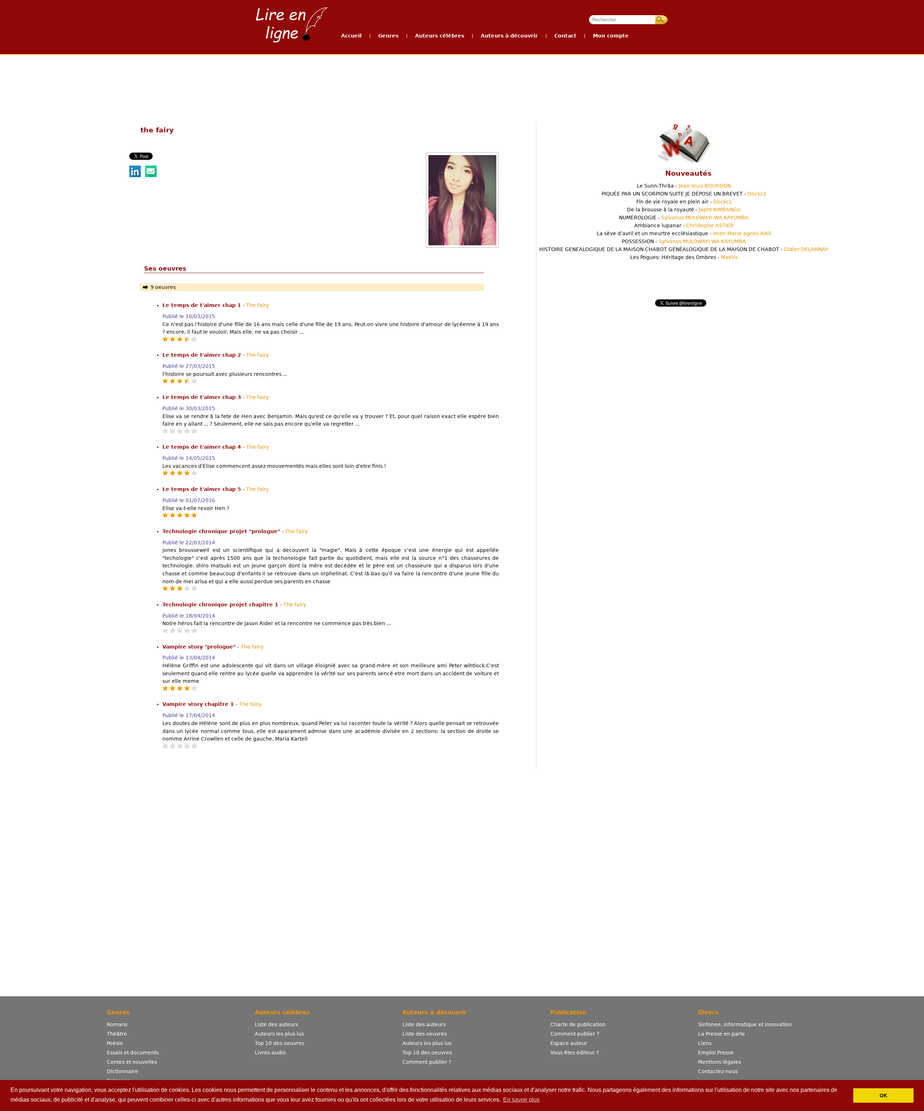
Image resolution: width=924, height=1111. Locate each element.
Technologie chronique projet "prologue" (222, 531)
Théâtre (117, 1034)
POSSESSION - (684, 241)
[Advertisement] (461, 82)
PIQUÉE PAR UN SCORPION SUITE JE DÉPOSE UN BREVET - (684, 194)
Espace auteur (568, 1043)
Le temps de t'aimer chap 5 (202, 489)
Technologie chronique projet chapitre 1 (221, 604)
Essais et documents (133, 1052)
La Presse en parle (721, 1034)
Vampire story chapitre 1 (199, 704)
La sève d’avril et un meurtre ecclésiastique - (684, 233)
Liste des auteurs (276, 1024)
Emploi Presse (716, 1052)
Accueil (351, 36)
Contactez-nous (718, 1071)
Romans (117, 1024)
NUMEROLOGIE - (684, 217)
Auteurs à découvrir (509, 36)
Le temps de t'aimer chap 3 (202, 397)
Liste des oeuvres (424, 1034)
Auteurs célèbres (439, 36)
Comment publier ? (426, 1062)
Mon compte (611, 36)
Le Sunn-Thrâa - (684, 186)
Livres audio (270, 1052)
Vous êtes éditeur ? (574, 1052)
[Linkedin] (135, 175)
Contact (565, 36)
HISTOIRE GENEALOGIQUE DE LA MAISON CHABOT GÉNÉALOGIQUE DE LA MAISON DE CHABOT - (683, 249)
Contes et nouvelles (132, 1062)
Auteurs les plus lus (279, 1034)
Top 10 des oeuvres (279, 1043)
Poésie (115, 1043)
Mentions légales (719, 1062)
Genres (388, 36)
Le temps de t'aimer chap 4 (202, 447)
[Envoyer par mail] (151, 175)
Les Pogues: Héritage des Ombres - (684, 257)
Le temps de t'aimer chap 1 (202, 305)
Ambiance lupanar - (684, 225)
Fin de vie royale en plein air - (684, 202)
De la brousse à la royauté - (684, 209)
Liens (704, 1043)
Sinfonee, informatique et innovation (745, 1024)
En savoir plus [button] (521, 1100)
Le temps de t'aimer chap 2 (202, 355)
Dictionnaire (122, 1071)
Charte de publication (578, 1024)
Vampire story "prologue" (199, 647)
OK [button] (883, 1095)
